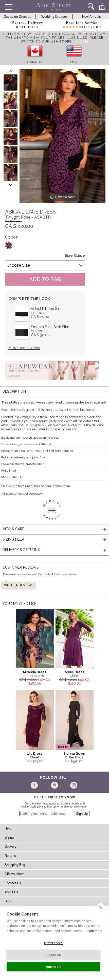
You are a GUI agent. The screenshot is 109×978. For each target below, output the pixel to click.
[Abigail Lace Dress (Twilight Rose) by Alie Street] (10, 82)
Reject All (53, 955)
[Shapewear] (52, 381)
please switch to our (62, 39)
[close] (101, 907)
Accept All (53, 967)
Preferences (53, 943)
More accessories (24, 348)
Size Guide (75, 255)
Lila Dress (35, 753)
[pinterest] (54, 785)
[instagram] (73, 785)
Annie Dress (74, 672)
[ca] (35, 58)
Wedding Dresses (54, 16)
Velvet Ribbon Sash (47, 309)
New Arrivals (91, 16)
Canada (35, 62)
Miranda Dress (34, 672)
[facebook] (35, 785)
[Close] (81, 41)
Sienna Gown (74, 753)
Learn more (94, 931)
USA (74, 62)
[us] (74, 58)
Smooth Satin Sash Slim (50, 327)
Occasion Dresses (17, 16)
